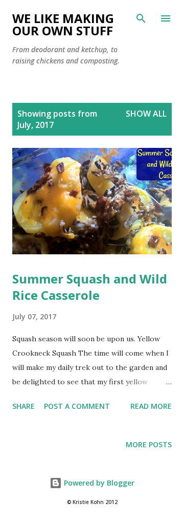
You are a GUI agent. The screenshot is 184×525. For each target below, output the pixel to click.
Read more (151, 406)
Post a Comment (77, 406)
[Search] (141, 18)
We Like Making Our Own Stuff (63, 24)
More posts (149, 444)
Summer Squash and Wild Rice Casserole (89, 286)
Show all (146, 113)
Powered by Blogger (98, 483)
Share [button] (23, 406)
